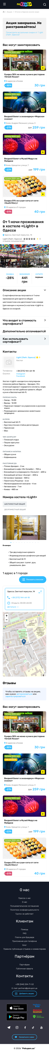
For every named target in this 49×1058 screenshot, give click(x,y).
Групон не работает (24, 914)
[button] (24, 642)
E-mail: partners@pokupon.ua (24, 988)
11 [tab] (39, 542)
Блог (24, 945)
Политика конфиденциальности (24, 910)
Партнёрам (24, 965)
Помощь (24, 929)
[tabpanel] (24, 527)
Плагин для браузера (24, 937)
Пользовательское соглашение (24, 906)
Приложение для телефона (24, 941)
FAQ (24, 933)
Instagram (20, 374)
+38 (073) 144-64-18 (20, 598)
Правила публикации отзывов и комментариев (24, 949)
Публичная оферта (24, 968)
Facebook (20, 376)
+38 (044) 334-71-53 (25, 984)
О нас (24, 902)
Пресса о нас (24, 898)
